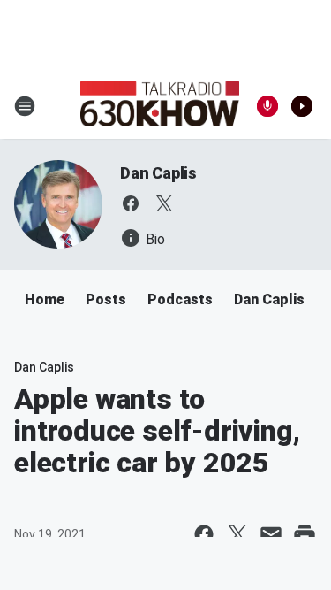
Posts (106, 299)
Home (44, 299)
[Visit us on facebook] (130, 203)
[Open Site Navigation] (24, 106)
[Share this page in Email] (271, 534)
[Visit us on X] (164, 203)
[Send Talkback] (267, 106)
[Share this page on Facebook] (204, 534)
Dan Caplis (158, 173)
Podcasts (180, 299)
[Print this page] (304, 534)
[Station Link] (159, 106)
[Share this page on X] (237, 534)
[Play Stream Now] (301, 106)
